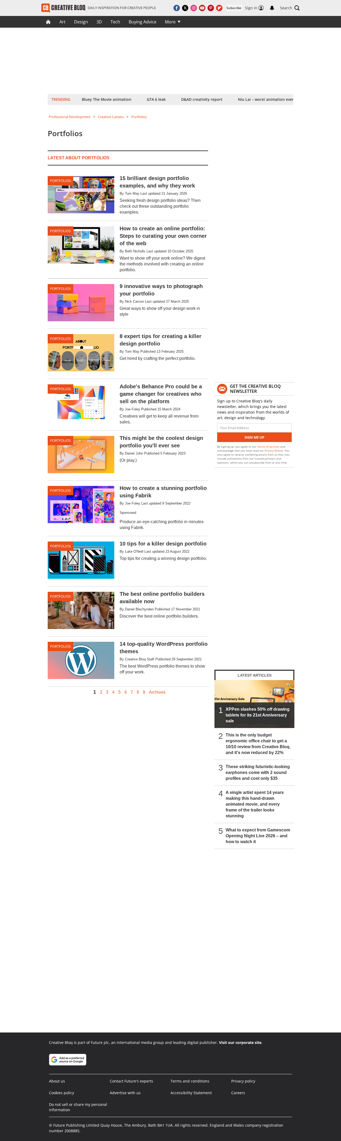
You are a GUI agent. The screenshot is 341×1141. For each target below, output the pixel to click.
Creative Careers (111, 116)
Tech (115, 22)
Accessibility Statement (191, 1092)
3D (99, 22)
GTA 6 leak (156, 99)
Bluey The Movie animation (106, 99)
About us (57, 1081)
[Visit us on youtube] (202, 8)
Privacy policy (243, 1081)
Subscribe (233, 8)
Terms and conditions (189, 1081)
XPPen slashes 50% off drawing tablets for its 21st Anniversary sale (258, 715)
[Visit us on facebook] (176, 8)
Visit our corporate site (240, 1042)
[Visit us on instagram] (193, 8)
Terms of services (268, 446)
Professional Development (70, 116)
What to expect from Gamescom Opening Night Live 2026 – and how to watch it (258, 836)
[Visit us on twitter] (185, 8)
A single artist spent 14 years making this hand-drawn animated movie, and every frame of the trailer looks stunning (255, 804)
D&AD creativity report (201, 99)
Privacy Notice (274, 450)
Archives (157, 692)
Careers (238, 1092)
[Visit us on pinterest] (211, 8)
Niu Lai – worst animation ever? (266, 99)
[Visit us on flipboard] (219, 8)
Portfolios (139, 116)
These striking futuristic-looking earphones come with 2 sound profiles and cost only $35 (258, 772)
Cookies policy (61, 1092)
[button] (290, 8)
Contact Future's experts (131, 1081)
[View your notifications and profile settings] (272, 8)
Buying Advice (142, 22)
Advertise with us (125, 1092)
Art (62, 22)
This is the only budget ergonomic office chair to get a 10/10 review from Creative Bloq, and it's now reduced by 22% (258, 744)
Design (81, 22)
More (170, 22)
